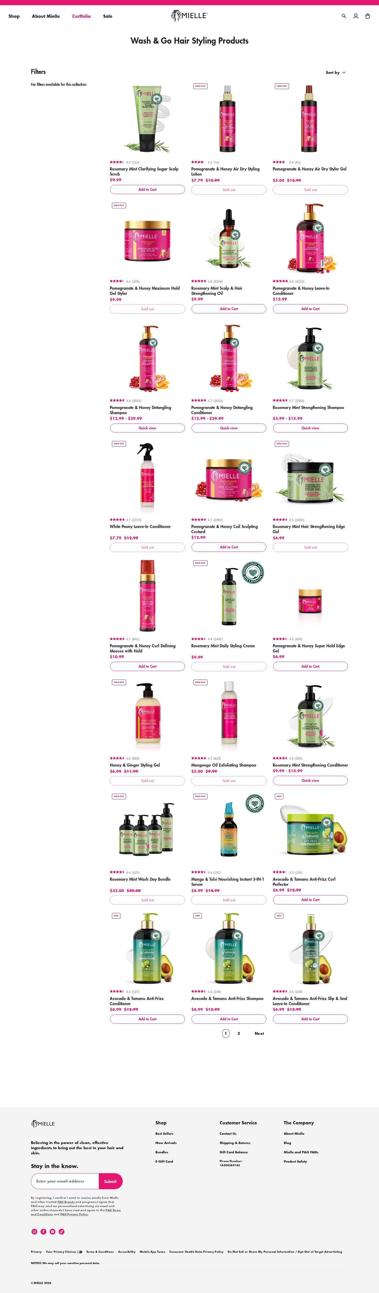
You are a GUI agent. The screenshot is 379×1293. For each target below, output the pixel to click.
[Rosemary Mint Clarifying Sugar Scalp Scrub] (147, 119)
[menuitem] (36, 1251)
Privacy (36, 1252)
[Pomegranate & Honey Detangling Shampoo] (147, 357)
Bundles (161, 1152)
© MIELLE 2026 (41, 1283)
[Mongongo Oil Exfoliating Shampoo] (229, 715)
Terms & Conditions (100, 1252)
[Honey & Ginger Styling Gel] (147, 715)
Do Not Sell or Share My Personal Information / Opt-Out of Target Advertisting (285, 1252)
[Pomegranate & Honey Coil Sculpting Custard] (229, 476)
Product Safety (295, 1161)
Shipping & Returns (235, 1142)
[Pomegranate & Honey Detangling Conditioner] (229, 357)
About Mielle (294, 1133)
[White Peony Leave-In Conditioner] (147, 476)
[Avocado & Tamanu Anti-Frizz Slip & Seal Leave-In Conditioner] (310, 948)
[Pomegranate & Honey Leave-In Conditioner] (310, 238)
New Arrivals (166, 1142)
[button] (368, 16)
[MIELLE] (50, 1126)
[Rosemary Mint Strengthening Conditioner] (310, 715)
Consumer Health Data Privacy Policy (196, 1252)
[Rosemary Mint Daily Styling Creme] (229, 596)
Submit (112, 1183)
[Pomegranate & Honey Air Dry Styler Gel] (310, 119)
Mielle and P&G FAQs (301, 1152)
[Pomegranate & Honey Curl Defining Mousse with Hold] (147, 596)
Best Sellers (164, 1133)
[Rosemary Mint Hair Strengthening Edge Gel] (310, 476)
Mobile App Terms (152, 1252)
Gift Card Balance (234, 1152)
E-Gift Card (164, 1161)
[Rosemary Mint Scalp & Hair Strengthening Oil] (229, 238)
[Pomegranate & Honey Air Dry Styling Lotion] (229, 119)
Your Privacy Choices (61, 1252)
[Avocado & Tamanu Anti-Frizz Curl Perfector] (310, 829)
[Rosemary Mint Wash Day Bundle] (147, 829)
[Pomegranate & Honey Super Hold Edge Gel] (310, 596)
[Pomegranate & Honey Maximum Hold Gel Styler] (147, 238)
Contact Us (228, 1133)
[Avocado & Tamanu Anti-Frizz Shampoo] (229, 948)
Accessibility (127, 1252)
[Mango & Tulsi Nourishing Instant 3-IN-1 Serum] (229, 829)
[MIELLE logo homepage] (189, 16)
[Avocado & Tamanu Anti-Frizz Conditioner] (147, 948)
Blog (287, 1142)
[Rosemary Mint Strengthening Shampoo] (310, 357)
